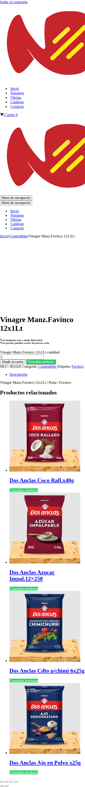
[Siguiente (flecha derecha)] (6, 786)
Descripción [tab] (18, 374)
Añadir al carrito (12, 362)
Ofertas (15, 98)
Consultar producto (41, 362)
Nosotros (17, 93)
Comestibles (18, 236)
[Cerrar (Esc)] (16, 782)
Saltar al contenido (14, 2)
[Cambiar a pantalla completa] (6, 782)
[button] (41, 362)
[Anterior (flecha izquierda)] (2, 786)
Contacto (17, 107)
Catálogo (17, 102)
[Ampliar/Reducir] (2, 782)
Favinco (78, 366)
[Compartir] (11, 782)
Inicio (14, 89)
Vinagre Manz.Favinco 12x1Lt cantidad (30, 352)
